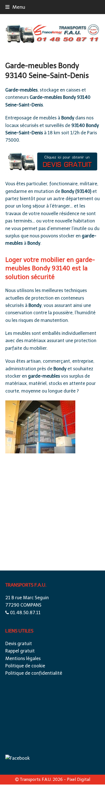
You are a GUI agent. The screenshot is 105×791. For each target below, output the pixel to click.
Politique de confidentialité (33, 673)
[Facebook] (17, 758)
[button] (15, 7)
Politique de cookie (25, 666)
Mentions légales (23, 658)
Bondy (69, 97)
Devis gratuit (18, 643)
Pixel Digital (78, 779)
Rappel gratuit (20, 651)
